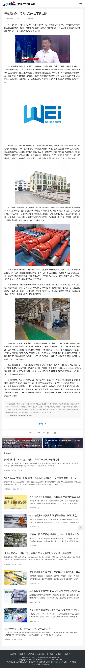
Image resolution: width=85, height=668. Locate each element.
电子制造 (50, 654)
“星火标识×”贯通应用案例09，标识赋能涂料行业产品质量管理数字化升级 (40, 478)
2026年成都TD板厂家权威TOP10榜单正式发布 (27, 628)
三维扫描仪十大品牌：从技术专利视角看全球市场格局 (54, 590)
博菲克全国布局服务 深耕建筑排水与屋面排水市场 (54, 534)
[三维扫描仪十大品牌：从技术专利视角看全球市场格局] (15, 596)
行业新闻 (30, 19)
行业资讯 (67, 654)
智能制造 (31, 654)
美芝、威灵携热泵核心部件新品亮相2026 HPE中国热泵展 (54, 609)
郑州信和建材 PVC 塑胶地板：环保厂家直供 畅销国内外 (31, 459)
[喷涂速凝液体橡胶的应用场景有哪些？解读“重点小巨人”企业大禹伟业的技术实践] (15, 521)
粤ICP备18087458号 (48, 660)
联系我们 (56, 657)
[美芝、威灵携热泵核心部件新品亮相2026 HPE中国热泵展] (15, 615)
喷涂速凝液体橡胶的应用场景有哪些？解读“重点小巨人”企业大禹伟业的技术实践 (54, 515)
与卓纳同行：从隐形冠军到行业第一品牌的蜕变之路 (54, 496)
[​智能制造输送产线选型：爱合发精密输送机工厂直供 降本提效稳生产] (15, 577)
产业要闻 (22, 654)
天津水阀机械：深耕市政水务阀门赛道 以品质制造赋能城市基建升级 (37, 553)
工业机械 (40, 654)
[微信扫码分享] (39, 433)
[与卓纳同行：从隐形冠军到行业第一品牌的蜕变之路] (15, 502)
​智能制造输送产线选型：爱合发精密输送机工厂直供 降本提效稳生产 (54, 572)
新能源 (58, 654)
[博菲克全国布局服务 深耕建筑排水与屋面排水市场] (15, 540)
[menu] (80, 4)
